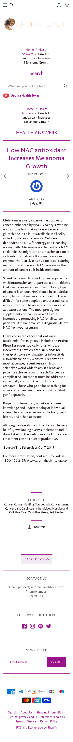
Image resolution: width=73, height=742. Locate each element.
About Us (26, 712)
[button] (36, 559)
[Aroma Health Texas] (36, 24)
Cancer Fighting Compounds (32, 504)
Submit (56, 662)
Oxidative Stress (38, 512)
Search (12, 712)
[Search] (66, 86)
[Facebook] (24, 626)
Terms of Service (26, 721)
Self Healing (56, 512)
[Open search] (12, 5)
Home (30, 49)
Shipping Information (49, 712)
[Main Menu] (5, 5)
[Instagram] (32, 626)
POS (19, 727)
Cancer (8, 504)
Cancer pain (12, 508)
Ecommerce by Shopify (42, 727)
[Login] (59, 5)
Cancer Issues (59, 504)
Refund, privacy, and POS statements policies (37, 717)
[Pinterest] (40, 626)
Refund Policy (48, 721)
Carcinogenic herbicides (36, 508)
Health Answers (36, 133)
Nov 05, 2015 (36, 174)
